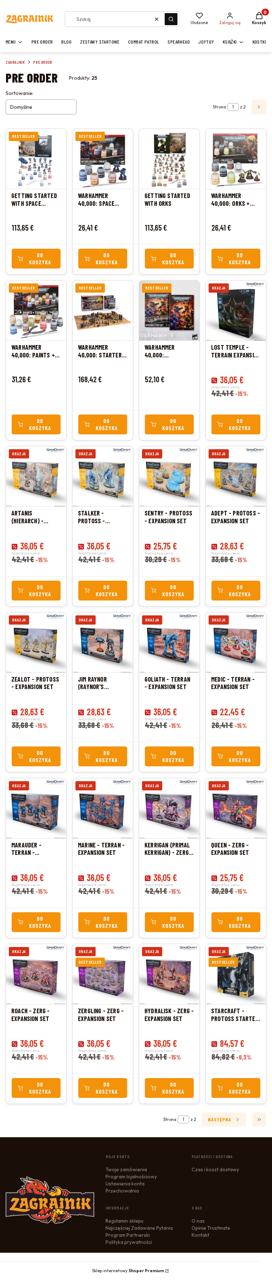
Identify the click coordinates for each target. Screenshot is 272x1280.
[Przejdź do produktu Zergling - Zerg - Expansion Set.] (103, 974)
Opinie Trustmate (211, 1228)
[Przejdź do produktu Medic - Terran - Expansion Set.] (236, 642)
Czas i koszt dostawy (215, 1169)
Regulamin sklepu (124, 1221)
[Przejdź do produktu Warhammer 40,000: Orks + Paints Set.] (236, 159)
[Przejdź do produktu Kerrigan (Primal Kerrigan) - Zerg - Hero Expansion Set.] (169, 808)
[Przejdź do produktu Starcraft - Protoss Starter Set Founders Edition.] (236, 974)
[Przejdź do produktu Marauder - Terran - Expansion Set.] (36, 808)
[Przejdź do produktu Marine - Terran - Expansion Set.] (103, 808)
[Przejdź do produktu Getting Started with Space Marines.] (36, 159)
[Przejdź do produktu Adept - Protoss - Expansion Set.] (236, 476)
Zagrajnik (15, 62)
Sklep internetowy (128, 1270)
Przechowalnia (122, 1191)
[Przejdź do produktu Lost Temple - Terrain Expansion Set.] (236, 310)
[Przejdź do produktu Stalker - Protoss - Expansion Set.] (103, 476)
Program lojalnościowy (131, 1176)
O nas (198, 1221)
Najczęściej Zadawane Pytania (139, 1228)
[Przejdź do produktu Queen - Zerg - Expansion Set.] (236, 808)
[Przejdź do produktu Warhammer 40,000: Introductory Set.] (169, 310)
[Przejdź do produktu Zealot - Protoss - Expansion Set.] (36, 642)
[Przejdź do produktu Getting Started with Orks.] (169, 159)
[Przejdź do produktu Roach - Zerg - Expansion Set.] (36, 974)
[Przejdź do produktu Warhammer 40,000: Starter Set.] (103, 310)
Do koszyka (40, 258)
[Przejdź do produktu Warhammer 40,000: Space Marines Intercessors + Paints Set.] (103, 159)
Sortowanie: (19, 93)
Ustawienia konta (125, 1183)
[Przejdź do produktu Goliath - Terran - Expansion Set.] (169, 642)
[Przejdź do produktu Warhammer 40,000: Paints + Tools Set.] (36, 310)
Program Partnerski (128, 1235)
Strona (219, 106)
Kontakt (200, 1235)
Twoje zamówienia (126, 1169)
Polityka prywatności (129, 1242)
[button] (171, 19)
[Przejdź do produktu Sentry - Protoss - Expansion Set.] (169, 476)
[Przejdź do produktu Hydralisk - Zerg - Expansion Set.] (169, 974)
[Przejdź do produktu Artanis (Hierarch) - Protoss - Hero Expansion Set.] (36, 476)
